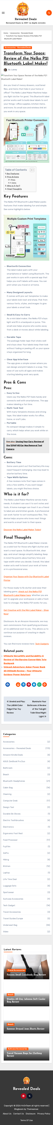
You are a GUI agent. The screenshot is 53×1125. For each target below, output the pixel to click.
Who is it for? (13, 186)
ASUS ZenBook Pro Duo (14, 761)
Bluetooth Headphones (14, 781)
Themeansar (32, 1109)
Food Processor (10, 840)
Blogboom (19, 1109)
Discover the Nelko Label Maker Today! (22, 529)
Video (5, 931)
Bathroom (8, 768)
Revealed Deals (26, 19)
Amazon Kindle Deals (13, 755)
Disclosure (30, 1114)
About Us (7, 1114)
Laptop (6, 873)
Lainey (14, 70)
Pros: (13, 180)
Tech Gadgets (42, 644)
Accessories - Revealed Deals (18, 48)
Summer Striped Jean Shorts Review (25, 1029)
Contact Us (18, 1114)
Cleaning (7, 794)
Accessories (8, 742)
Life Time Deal (10, 879)
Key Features (13, 174)
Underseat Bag (10, 925)
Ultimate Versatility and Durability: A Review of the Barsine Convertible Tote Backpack (25, 660)
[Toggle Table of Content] (31, 170)
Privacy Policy (43, 1114)
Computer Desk (10, 801)
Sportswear (8, 892)
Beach (6, 774)
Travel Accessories (12, 912)
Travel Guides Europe (13, 918)
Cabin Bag (8, 787)
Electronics (8, 827)
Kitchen (6, 866)
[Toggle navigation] (3, 12)
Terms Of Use (26, 1120)
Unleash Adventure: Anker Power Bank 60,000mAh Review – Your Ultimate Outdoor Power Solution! (24, 671)
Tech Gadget (9, 905)
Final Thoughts (14, 189)
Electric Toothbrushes (13, 820)
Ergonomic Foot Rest (13, 833)
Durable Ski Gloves (12, 814)
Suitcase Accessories (13, 899)
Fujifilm (6, 846)
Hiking (6, 859)
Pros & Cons (13, 177)
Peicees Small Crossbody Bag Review (26, 975)
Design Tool (8, 807)
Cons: (14, 183)
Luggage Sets (9, 886)
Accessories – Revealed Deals (17, 748)
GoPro (6, 853)
